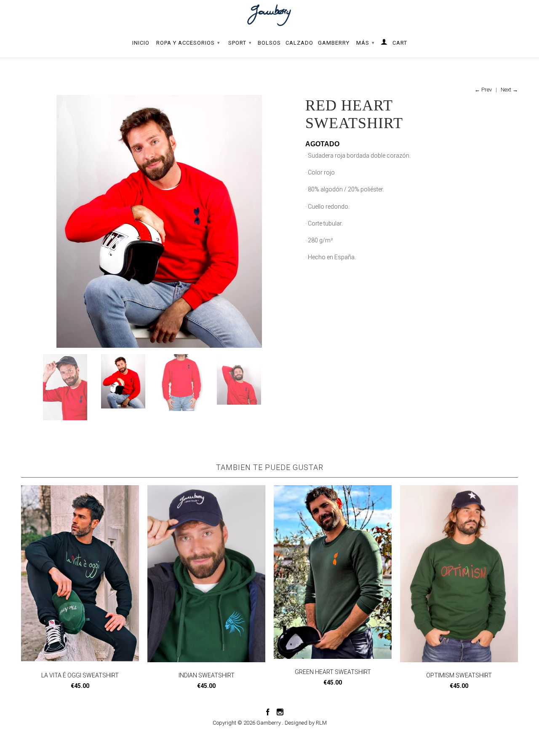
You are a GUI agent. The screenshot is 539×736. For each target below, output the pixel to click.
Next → (509, 89)
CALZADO (299, 43)
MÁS (365, 43)
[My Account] (384, 43)
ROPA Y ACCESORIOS (188, 43)
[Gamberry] (269, 15)
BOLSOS (269, 43)
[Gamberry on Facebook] (267, 712)
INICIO (140, 43)
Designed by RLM (306, 723)
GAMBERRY (334, 43)
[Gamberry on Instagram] (280, 712)
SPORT (240, 43)
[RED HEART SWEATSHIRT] (159, 221)
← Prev (483, 89)
